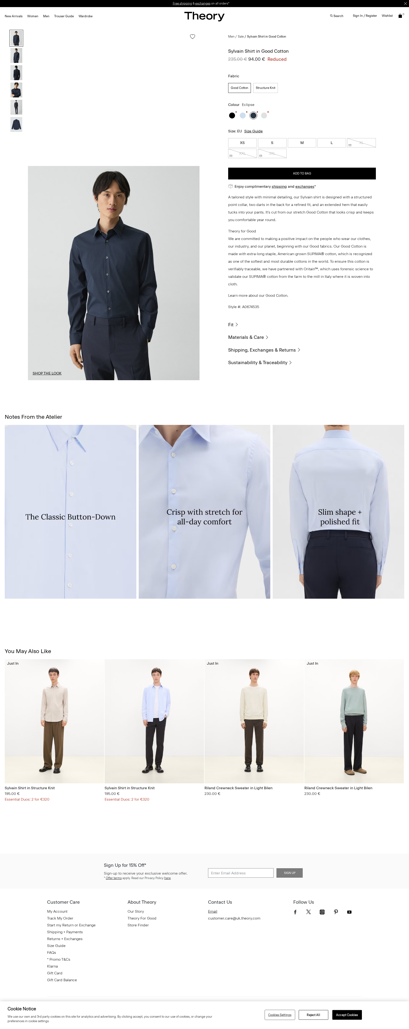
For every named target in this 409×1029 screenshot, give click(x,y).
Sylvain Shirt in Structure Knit (30, 788)
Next (192, 273)
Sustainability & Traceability (257, 362)
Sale (241, 36)
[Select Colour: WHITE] (264, 115)
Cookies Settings (279, 1014)
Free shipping (182, 3)
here (167, 878)
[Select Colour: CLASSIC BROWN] (40, 770)
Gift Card (54, 973)
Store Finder (138, 925)
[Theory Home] (204, 16)
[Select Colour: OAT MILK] (210, 770)
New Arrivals (13, 16)
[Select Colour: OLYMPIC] (243, 115)
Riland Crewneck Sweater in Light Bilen (238, 788)
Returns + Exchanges (65, 939)
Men (46, 16)
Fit (231, 324)
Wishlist (387, 15)
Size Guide (253, 131)
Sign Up (289, 873)
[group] (54, 721)
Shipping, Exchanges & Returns (262, 350)
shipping (279, 186)
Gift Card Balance (62, 980)
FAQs (51, 952)
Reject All (313, 1014)
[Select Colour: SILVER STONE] (34, 770)
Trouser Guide (64, 16)
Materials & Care (246, 337)
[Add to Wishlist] (191, 39)
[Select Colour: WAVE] (222, 770)
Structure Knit (265, 88)
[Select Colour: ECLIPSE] (253, 115)
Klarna (52, 966)
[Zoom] (191, 372)
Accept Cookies (347, 1014)
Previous (35, 273)
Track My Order (60, 918)
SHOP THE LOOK (47, 373)
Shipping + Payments (65, 932)
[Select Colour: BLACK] (232, 115)
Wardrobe (86, 16)
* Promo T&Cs (58, 959)
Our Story (136, 911)
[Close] (405, 3)
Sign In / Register (365, 15)
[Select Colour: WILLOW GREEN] (216, 770)
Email (212, 911)
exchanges (202, 3)
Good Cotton (239, 88)
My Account (57, 911)
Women (32, 16)
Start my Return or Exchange (71, 925)
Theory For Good (142, 918)
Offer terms (114, 878)
